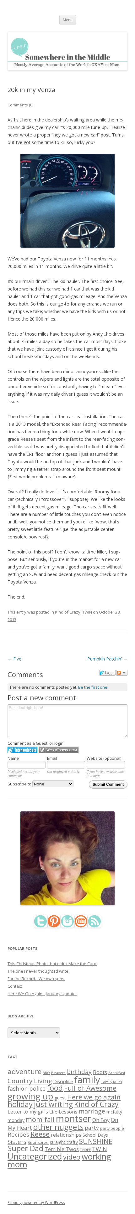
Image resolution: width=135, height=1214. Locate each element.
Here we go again (94, 1097)
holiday (20, 1104)
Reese (40, 1134)
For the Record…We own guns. (36, 978)
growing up (30, 1096)
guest (60, 1098)
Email (52, 758)
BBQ (46, 1073)
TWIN (87, 612)
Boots (100, 1072)
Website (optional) (104, 758)
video (71, 1156)
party (92, 1127)
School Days (95, 1135)
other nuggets (58, 1127)
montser (73, 1118)
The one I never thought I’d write (38, 971)
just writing (53, 1104)
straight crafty (64, 1142)
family (87, 1079)
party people (112, 1128)
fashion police (27, 1088)
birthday (79, 1071)
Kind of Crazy (67, 612)
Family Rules (111, 1082)
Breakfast (116, 1072)
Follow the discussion (121, 673)
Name (13, 758)
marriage (92, 1111)
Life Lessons (63, 1112)
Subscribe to (20, 784)
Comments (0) (20, 105)
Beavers (58, 1072)
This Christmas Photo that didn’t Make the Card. (52, 963)
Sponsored (38, 1142)
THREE (85, 1149)
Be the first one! (93, 687)
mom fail (40, 1119)
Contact (15, 986)
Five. (15, 659)
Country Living (30, 1080)
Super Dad (25, 1148)
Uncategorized (35, 1156)
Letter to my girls (28, 1111)
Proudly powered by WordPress (36, 1202)
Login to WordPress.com (58, 750)
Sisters (17, 1142)
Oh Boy (101, 1120)
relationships (66, 1134)
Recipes (18, 1134)
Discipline (63, 1081)
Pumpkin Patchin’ (107, 659)
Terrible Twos (62, 1149)
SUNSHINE (95, 1141)
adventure (24, 1071)
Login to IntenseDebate (22, 750)
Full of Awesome (90, 1088)
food (55, 1088)
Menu (68, 19)
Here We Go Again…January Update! (42, 993)
